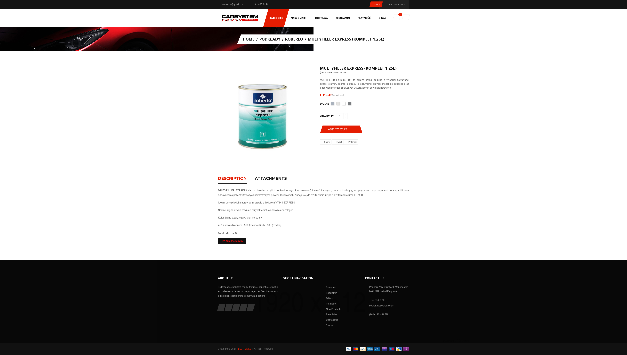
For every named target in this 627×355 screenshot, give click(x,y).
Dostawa (331, 287)
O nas (329, 298)
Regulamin (331, 292)
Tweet (339, 142)
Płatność (331, 303)
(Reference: (326, 72)
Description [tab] (232, 179)
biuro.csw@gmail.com (233, 4)
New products (333, 309)
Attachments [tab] (271, 179)
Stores (329, 325)
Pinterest (352, 142)
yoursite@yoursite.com (381, 305)
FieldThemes (244, 349)
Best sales (332, 314)
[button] (405, 18)
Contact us (332, 319)
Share (327, 142)
